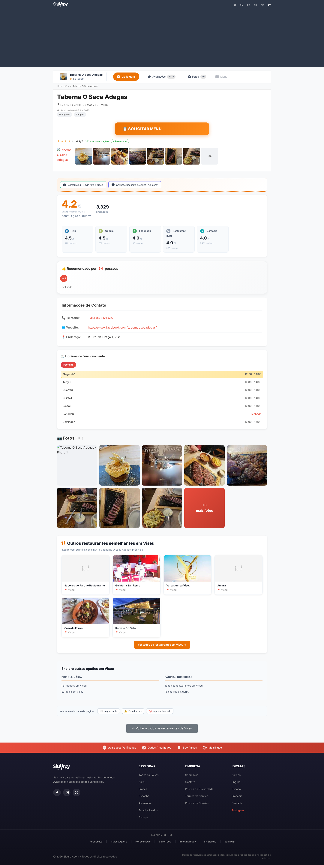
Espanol (236, 789)
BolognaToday (187, 841)
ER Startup (210, 841)
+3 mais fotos (204, 507)
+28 (210, 156)
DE (262, 5)
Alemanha (145, 803)
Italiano (236, 775)
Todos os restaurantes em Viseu (184, 685)
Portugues (238, 810)
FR (255, 5)
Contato (190, 781)
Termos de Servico (196, 796)
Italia (142, 781)
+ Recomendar (120, 141)
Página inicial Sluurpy (177, 691)
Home (60, 86)
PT (269, 5)
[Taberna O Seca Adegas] (65, 156)
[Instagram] (66, 792)
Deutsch (237, 803)
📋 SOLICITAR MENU (142, 129)
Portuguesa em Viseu (74, 685)
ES (248, 5)
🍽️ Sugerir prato (108, 711)
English (236, 781)
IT (235, 5)
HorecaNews (143, 841)
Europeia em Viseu (72, 691)
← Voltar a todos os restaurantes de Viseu (162, 728)
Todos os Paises (148, 775)
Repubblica (96, 841)
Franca (143, 789)
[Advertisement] (162, 37)
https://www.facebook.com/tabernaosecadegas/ (122, 327)
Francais (237, 796)
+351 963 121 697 (100, 318)
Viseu (68, 86)
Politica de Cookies (196, 803)
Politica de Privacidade (199, 789)
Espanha (144, 796)
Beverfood (165, 841)
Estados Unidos (148, 810)
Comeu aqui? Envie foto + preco (85, 185)
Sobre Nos (191, 775)
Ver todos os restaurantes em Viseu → (162, 644)
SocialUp (229, 841)
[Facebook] (57, 792)
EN (241, 5)
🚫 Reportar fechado (160, 711)
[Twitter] (76, 792)
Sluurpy (143, 817)
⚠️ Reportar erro (133, 711)
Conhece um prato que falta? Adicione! (137, 185)
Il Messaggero (119, 841)
